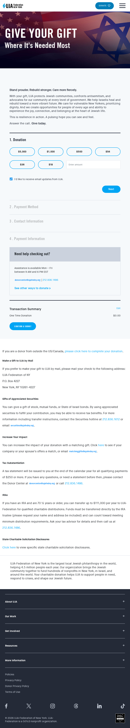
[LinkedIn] (99, 706)
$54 (108, 151)
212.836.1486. (74, 483)
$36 (22, 164)
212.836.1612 (111, 419)
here (101, 445)
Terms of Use (12, 692)
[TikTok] (123, 706)
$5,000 (22, 151)
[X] (28, 706)
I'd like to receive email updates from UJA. (38, 179)
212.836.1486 (50, 280)
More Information (15, 660)
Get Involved (12, 631)
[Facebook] (6, 706)
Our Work (10, 616)
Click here (9, 547)
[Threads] (76, 706)
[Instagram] (52, 706)
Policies (9, 674)
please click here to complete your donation (94, 351)
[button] (65, 140)
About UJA (11, 601)
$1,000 (51, 151)
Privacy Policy (13, 680)
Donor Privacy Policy (17, 686)
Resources (11, 645)
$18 (51, 164)
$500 (79, 151)
